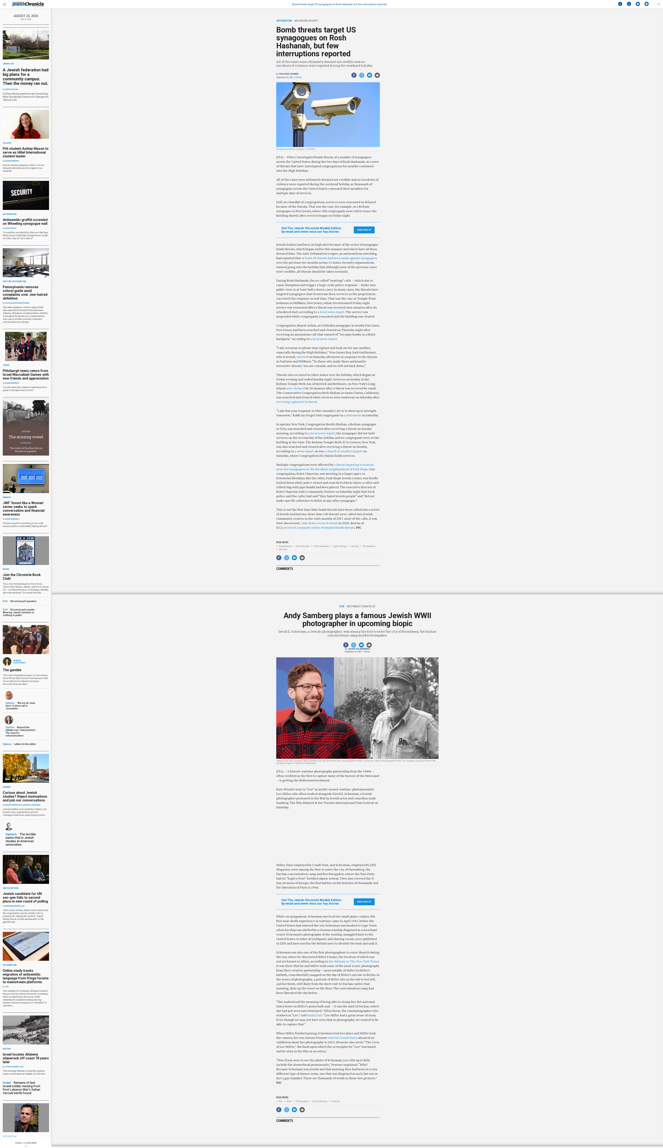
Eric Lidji (27, 443)
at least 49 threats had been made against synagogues (339, 258)
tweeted (302, 357)
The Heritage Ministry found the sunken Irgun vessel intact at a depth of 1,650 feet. (24, 1072)
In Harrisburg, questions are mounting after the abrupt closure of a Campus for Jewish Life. (26, 96)
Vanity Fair (314, 1015)
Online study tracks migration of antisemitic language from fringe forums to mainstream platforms (26, 976)
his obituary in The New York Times (354, 961)
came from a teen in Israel (318, 523)
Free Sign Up (364, 230)
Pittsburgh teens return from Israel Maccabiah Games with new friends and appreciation (26, 374)
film (280, 1101)
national (283, 549)
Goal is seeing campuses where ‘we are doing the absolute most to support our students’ (23, 167)
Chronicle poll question (23, 601)
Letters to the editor (25, 744)
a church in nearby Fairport (343, 451)
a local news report (331, 312)
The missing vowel (26, 436)
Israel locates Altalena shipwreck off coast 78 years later (26, 1058)
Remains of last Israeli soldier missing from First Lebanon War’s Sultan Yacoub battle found (21, 1088)
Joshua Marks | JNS (14, 1067)
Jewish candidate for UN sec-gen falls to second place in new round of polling (25, 897)
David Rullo (10, 228)
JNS (7, 987)
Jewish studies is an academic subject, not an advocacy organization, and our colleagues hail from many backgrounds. (24, 811)
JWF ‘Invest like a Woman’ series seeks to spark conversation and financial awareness (24, 508)
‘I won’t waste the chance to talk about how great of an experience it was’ (25, 389)
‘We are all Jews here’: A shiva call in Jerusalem (20, 706)
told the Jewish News (342, 1038)
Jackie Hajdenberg (359, 649)
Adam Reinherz (12, 161)
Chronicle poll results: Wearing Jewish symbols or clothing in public (19, 612)
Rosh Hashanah (321, 546)
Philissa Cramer (289, 74)
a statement (352, 415)
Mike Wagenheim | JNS (15, 906)
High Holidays (340, 546)
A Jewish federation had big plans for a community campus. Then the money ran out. (26, 77)
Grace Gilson (11, 89)
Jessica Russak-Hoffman (17, 303)
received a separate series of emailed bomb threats (319, 527)
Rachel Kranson (13, 805)
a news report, (304, 451)
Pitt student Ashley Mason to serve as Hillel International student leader (26, 152)
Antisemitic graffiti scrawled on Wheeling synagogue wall (25, 222)
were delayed (295, 388)
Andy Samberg (319, 1101)
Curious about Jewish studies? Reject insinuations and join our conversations (25, 796)
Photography (302, 1101)
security (355, 546)
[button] (658, 4)
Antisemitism (285, 546)
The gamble (12, 670)
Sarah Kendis (19, 663)
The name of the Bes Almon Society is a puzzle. (25, 449)
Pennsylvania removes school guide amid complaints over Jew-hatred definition (25, 292)
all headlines (369, 546)
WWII (289, 1101)
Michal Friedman (32, 805)
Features (335, 1101)
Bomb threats (302, 546)
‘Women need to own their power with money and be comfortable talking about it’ (25, 525)
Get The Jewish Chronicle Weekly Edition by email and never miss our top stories (311, 229)
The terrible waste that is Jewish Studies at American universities (21, 839)
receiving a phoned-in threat (296, 402)
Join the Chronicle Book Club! (22, 577)
